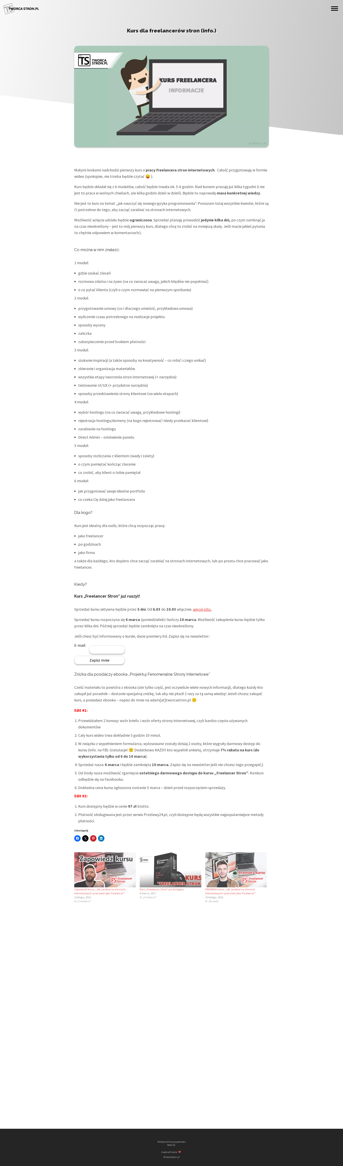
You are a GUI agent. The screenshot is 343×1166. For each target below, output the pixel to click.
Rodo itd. (171, 1145)
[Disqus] (171, 960)
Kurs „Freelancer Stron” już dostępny (162, 889)
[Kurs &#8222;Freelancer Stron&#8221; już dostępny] (170, 869)
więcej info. (202, 609)
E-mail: (80, 645)
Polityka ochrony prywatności (171, 1142)
